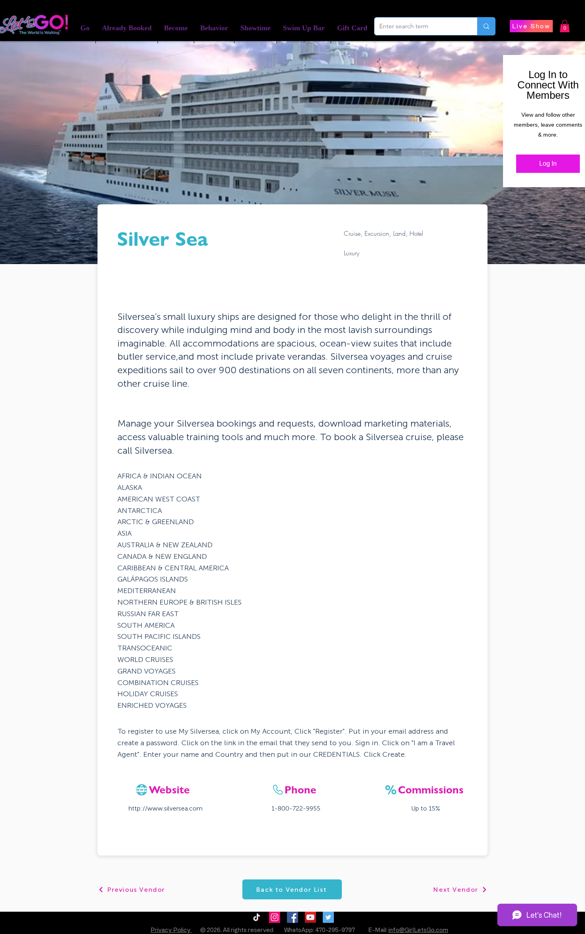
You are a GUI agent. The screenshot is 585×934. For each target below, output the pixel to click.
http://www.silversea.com (166, 808)
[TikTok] (256, 917)
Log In (548, 163)
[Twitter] (328, 917)
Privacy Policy (171, 929)
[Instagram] (274, 917)
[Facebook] (292, 917)
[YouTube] (310, 917)
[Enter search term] (486, 26)
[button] (127, 28)
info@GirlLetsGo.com (418, 929)
